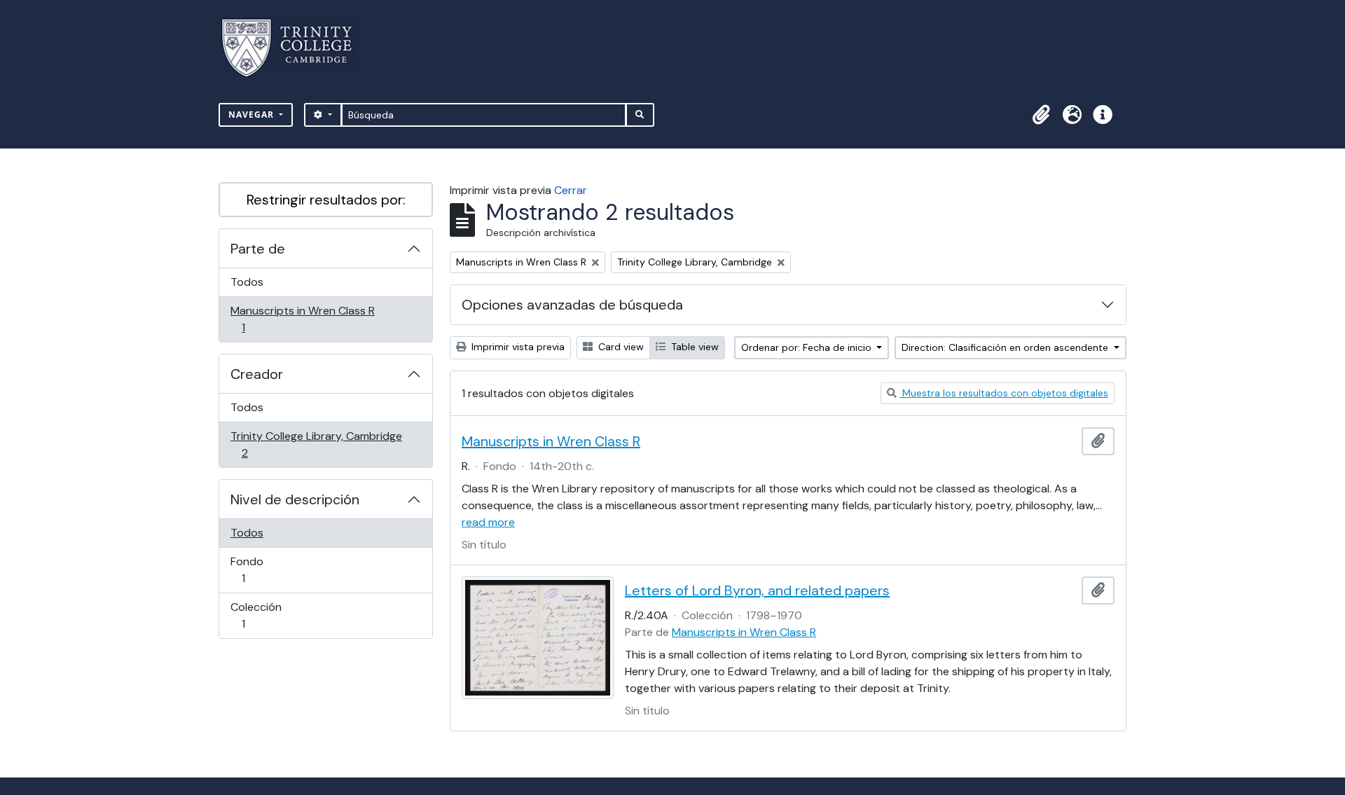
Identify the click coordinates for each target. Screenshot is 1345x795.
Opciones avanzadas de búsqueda (572, 305)
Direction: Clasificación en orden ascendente (1006, 347)
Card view (619, 346)
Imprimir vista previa (517, 346)
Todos (246, 282)
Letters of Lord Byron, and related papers (757, 590)
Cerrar (570, 190)
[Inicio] (295, 48)
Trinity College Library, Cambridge (316, 444)
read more (488, 522)
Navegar (252, 114)
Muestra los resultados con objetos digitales (1003, 393)
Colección (263, 615)
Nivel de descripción (294, 499)
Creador (256, 374)
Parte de (257, 249)
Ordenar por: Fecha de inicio (807, 347)
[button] (1041, 114)
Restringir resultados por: (326, 200)
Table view (693, 346)
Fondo (263, 569)
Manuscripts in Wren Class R (302, 319)
